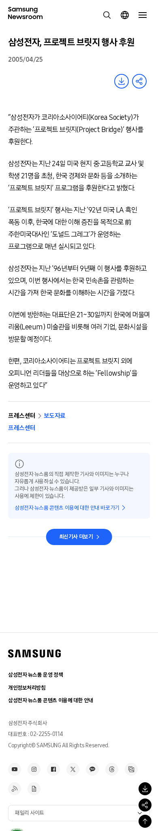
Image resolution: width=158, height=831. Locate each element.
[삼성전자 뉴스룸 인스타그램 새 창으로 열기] (34, 769)
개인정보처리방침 (27, 687)
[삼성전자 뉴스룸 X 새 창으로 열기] (72, 769)
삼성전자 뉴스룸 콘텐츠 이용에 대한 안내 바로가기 (67, 507)
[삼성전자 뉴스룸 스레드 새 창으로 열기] (111, 769)
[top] (145, 821)
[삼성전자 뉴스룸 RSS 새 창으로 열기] (14, 788)
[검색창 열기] (107, 15)
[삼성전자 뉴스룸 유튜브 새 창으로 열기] (14, 769)
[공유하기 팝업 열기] (145, 805)
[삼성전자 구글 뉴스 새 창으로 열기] (34, 788)
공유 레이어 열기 (139, 81)
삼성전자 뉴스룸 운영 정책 (35, 674)
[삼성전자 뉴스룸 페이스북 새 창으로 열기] (53, 769)
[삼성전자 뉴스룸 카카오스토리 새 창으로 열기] (92, 769)
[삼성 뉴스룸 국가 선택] (124, 15)
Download (121, 81)
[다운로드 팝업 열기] (145, 788)
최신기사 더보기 (76, 536)
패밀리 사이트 (29, 812)
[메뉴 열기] (142, 15)
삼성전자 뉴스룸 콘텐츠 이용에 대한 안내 (50, 700)
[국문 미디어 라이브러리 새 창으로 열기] (131, 769)
